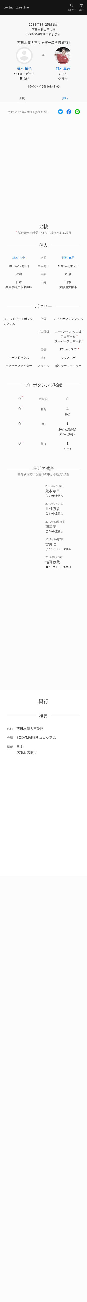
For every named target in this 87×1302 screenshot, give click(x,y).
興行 (65, 98)
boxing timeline (16, 7)
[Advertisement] (43, 164)
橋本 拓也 (18, 257)
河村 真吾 (68, 257)
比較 (22, 98)
